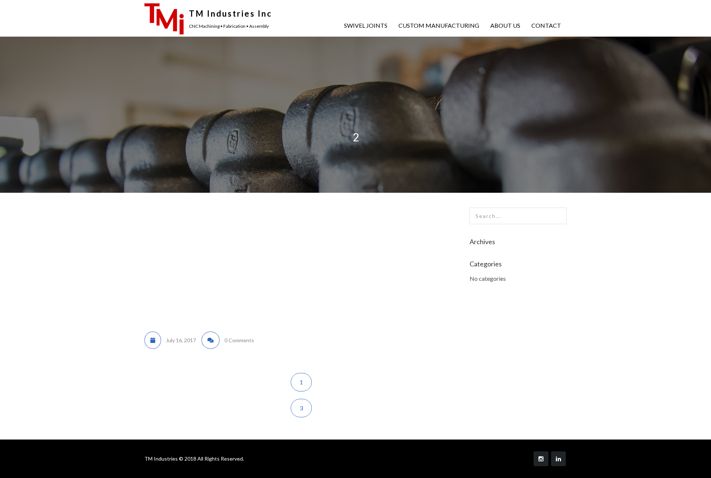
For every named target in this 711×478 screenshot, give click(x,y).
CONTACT (546, 25)
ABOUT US (505, 25)
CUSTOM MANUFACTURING (438, 25)
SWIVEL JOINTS (365, 25)
